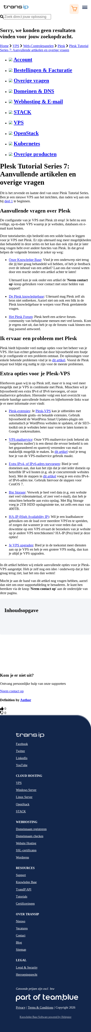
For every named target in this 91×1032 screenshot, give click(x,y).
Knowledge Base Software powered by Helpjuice (45, 1017)
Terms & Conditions (40, 1007)
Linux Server (24, 797)
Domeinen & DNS (34, 91)
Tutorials (21, 896)
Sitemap (21, 949)
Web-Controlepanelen (38, 46)
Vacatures (22, 928)
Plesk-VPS (43, 411)
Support (21, 875)
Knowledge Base (26, 882)
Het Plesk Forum (20, 317)
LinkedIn (21, 758)
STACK (22, 112)
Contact (20, 935)
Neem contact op (12, 691)
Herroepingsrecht (26, 974)
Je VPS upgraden (21, 545)
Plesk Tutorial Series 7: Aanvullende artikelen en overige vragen (44, 48)
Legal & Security (27, 967)
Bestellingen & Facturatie (43, 70)
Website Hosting (26, 843)
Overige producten (35, 154)
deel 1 (8, 201)
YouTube (21, 765)
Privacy (20, 1007)
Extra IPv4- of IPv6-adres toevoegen (34, 464)
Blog (19, 942)
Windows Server (26, 790)
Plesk (61, 46)
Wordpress (22, 857)
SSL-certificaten (26, 850)
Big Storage (17, 492)
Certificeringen (25, 903)
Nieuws (20, 921)
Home (4, 46)
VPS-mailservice (20, 439)
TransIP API (23, 889)
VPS (16, 46)
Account (22, 59)
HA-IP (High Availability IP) (29, 517)
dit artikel (58, 360)
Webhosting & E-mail (38, 101)
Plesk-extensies (19, 411)
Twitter (20, 751)
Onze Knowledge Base (25, 260)
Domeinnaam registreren (31, 829)
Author (25, 700)
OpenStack (26, 133)
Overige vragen (31, 80)
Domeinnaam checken (29, 836)
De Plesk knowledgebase (26, 296)
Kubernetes (27, 143)
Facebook (22, 744)
